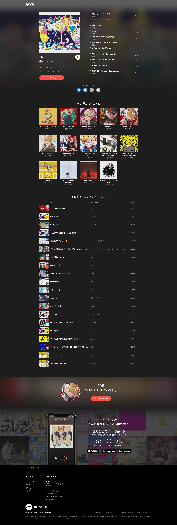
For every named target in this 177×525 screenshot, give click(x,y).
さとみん (93, 224)
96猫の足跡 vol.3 (88, 126)
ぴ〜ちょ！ (94, 273)
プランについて (30, 484)
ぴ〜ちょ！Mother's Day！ (60, 273)
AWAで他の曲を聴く (101, 398)
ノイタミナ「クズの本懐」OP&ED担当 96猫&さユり (69, 347)
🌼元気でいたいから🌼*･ (59, 241)
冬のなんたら (55, 224)
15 (91, 233)
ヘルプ (27, 491)
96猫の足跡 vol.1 (48, 153)
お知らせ (28, 488)
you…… (53, 298)
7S (38, 468)
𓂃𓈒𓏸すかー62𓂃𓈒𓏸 (96, 314)
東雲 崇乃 (94, 298)
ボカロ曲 (53, 314)
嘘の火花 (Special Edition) (68, 181)
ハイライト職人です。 (98, 241)
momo (93, 306)
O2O (48, 180)
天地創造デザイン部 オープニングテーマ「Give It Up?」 (108, 155)
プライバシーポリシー (110, 512)
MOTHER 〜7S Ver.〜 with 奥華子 (104, 42)
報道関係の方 (49, 493)
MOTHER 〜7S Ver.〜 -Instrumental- (106, 71)
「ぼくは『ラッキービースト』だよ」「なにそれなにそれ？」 (111, 249)
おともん (93, 355)
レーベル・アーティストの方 (54, 496)
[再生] (77, 57)
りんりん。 (94, 339)
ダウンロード (29, 481)
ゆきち (93, 216)
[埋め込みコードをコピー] (98, 90)
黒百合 (93, 347)
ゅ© (92, 265)
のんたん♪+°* (95, 322)
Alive (94, 31)
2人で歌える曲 (55, 306)
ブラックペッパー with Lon (102, 14)
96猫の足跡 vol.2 (129, 126)
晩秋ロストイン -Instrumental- (103, 59)
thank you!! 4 (55, 281)
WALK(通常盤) (68, 126)
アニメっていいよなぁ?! (88, 154)
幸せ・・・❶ (55, 290)
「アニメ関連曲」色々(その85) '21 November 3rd (68, 249)
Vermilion (108, 126)
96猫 (53, 61)
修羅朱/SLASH (68, 153)
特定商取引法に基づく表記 (144, 512)
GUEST (93, 331)
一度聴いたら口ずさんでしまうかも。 (64, 232)
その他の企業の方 (51, 499)
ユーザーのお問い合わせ (52, 491)
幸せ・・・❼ (55, 265)
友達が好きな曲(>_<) (58, 363)
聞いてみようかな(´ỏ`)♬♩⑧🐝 (62, 322)
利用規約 (97, 512)
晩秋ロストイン (98, 25)
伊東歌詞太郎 (55, 330)
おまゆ (93, 363)
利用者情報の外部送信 (126, 512)
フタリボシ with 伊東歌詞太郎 (103, 37)
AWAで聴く (51, 78)
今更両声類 (54, 216)
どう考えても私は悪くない (102, 48)
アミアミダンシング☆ (48, 126)
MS (92, 208)
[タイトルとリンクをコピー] (92, 90)
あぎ (92, 257)
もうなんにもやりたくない (60, 355)
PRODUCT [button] (30, 476)
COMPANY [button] (51, 476)
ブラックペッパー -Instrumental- (104, 54)
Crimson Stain (88, 180)
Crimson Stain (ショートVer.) (108, 181)
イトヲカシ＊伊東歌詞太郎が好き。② (64, 339)
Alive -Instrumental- (99, 65)
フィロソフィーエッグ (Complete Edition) (129, 154)
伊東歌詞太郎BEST (57, 257)
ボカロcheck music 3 (58, 208)
